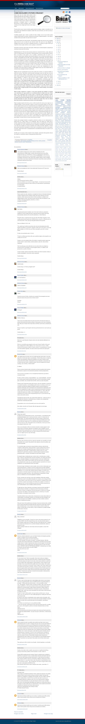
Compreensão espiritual (60, 114)
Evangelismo (68, 114)
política (65, 117)
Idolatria (63, 104)
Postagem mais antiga (48, 713)
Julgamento (69, 148)
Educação (61, 147)
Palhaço (63, 152)
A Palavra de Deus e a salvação (64, 67)
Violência (57, 139)
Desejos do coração (59, 120)
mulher (56, 110)
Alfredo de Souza (20, 166)
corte (70, 156)
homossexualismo (67, 116)
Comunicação (61, 124)
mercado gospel (67, 109)
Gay (59, 148)
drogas (69, 139)
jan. (58, 83)
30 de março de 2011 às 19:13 (22, 312)
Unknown (19, 620)
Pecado (56, 112)
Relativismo (61, 155)
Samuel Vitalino (20, 275)
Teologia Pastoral (67, 115)
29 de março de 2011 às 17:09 (22, 188)
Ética (70, 140)
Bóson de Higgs (68, 143)
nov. (58, 45)
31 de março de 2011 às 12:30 (22, 334)
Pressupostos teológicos (66, 135)
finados (56, 159)
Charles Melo (20, 291)
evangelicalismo (64, 108)
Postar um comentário (18, 711)
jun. (58, 54)
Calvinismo (60, 119)
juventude (43, 140)
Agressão (66, 132)
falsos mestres (58, 140)
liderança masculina (18, 141)
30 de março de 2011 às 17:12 (22, 304)
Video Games (62, 721)
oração (56, 123)
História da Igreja (59, 115)
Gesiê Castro (20, 533)
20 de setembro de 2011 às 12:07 (22, 574)
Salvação (57, 108)
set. (58, 49)
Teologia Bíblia (62, 131)
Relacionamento (28, 141)
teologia (69, 117)
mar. (58, 59)
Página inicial (33, 713)
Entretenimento (68, 120)
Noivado (66, 128)
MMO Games (69, 721)
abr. (58, 58)
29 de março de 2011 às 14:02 (22, 173)
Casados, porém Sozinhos (63, 69)
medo (62, 159)
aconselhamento (59, 103)
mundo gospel (66, 159)
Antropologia (64, 143)
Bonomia (19, 411)
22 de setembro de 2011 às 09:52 (22, 616)
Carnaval (56, 124)
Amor (56, 119)
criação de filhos (66, 105)
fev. (58, 81)
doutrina (57, 116)
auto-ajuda (69, 155)
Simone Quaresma (21, 149)
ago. (58, 50)
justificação (59, 159)
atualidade (63, 112)
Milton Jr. (59, 128)
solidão (67, 140)
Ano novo (69, 123)
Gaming (65, 721)
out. (58, 47)
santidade (57, 107)
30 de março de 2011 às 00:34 (22, 258)
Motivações (57, 111)
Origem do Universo (58, 152)
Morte (59, 151)
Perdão (69, 128)
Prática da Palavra (61, 122)
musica (70, 159)
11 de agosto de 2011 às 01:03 (22, 552)
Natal (63, 151)
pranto (60, 160)
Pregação (66, 152)
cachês (66, 139)
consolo (67, 156)
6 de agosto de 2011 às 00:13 (21, 530)
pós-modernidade (62, 123)
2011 (58, 42)
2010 (58, 85)
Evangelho (65, 147)
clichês (56, 132)
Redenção (56, 155)
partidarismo (57, 160)
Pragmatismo (57, 135)
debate (60, 132)
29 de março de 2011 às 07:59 (22, 162)
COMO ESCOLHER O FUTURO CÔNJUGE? (28, 13)
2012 (58, 40)
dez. (58, 43)
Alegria (60, 143)
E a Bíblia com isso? (24, 4)
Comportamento (59, 101)
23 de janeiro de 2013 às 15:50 (22, 644)
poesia (63, 132)
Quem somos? (21, 8)
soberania (69, 112)
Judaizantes (65, 148)
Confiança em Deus (34, 140)
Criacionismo (62, 144)
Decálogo (66, 144)
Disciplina (57, 127)
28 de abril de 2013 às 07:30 (21, 690)
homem (61, 116)
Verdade (65, 155)
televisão (62, 160)
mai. (58, 56)
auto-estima (62, 139)
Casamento (29, 140)
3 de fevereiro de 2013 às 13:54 (22, 666)
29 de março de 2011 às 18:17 (22, 203)
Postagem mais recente (19, 713)
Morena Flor (19, 354)
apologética (61, 109)
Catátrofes (56, 144)
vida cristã (59, 100)
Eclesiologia (57, 147)
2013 (58, 38)
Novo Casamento (68, 151)
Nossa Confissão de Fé (30, 8)
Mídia (61, 151)
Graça (61, 148)
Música (63, 128)
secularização (58, 105)
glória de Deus (68, 122)
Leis (56, 122)
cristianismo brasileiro (66, 111)
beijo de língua (23, 140)
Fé (67, 147)
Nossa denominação (39, 8)
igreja (69, 108)
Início (16, 8)
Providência (57, 136)
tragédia (65, 160)
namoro (23, 141)
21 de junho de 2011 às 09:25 (21, 408)
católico (63, 156)
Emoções (61, 127)
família (40, 140)
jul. (58, 52)
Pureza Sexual (64, 136)
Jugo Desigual (65, 127)
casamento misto (58, 156)
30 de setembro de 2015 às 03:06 (22, 699)
